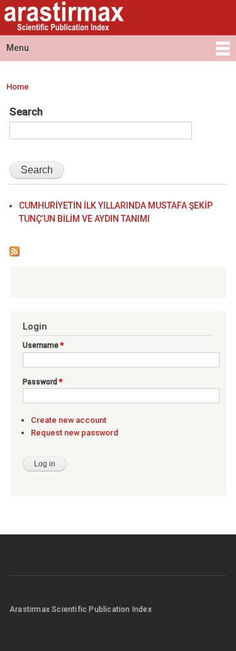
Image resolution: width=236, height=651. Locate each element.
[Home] (62, 17)
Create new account (68, 420)
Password (42, 381)
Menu (17, 48)
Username (43, 345)
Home (17, 86)
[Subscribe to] (14, 248)
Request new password (74, 432)
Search (26, 111)
